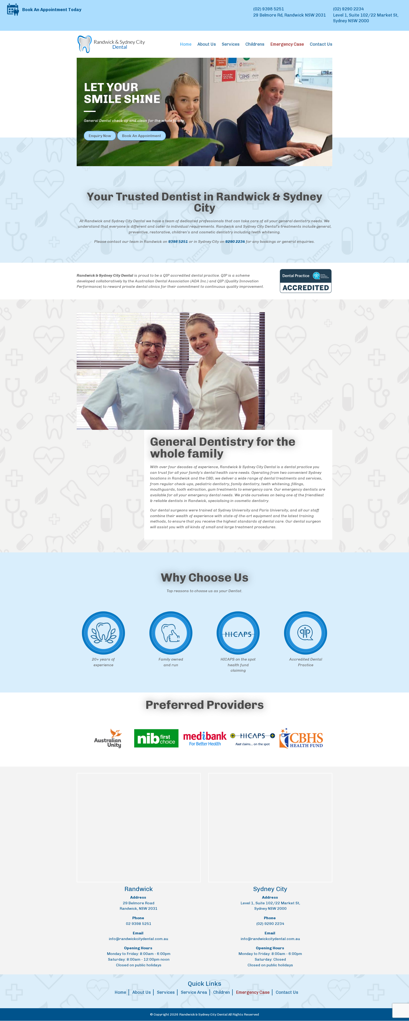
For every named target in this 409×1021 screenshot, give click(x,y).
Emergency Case (253, 992)
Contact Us (321, 45)
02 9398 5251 (138, 923)
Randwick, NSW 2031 (139, 908)
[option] (84, 738)
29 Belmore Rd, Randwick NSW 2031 (289, 15)
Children (221, 992)
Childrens (254, 45)
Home (185, 45)
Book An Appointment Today (51, 9)
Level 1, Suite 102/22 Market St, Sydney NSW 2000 (365, 18)
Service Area (194, 992)
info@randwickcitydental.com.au (138, 939)
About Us (206, 45)
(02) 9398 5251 (268, 9)
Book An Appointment (141, 135)
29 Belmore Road (138, 903)
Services (231, 45)
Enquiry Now (100, 135)
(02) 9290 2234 (348, 9)
